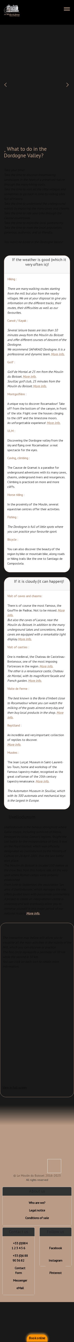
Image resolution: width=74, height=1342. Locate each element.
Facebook (55, 1248)
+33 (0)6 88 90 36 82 (20, 1258)
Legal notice (37, 1210)
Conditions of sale (37, 1218)
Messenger (20, 1280)
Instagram (55, 1260)
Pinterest (55, 1273)
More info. (58, 354)
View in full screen (15, 1087)
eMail (20, 1288)
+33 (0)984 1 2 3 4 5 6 (20, 1245)
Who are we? (37, 1203)
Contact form (20, 1270)
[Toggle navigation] (67, 9)
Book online (37, 1338)
